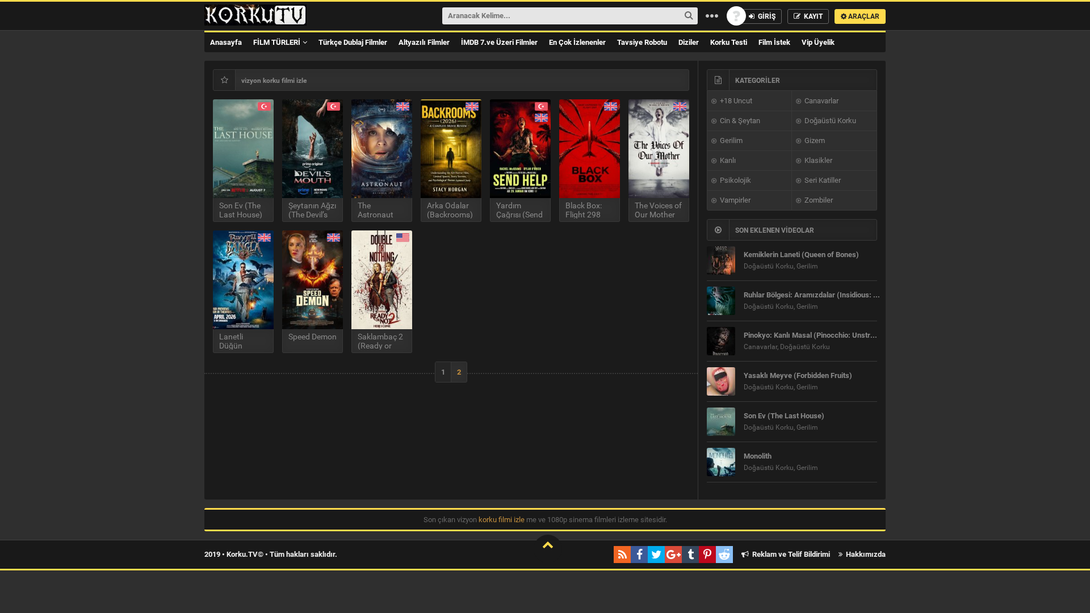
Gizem (814, 140)
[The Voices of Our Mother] (658, 148)
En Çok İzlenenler (577, 42)
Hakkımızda (865, 554)
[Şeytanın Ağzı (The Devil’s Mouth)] (312, 148)
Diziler (688, 42)
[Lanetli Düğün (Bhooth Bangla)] (243, 279)
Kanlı (727, 160)
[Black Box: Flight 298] (589, 148)
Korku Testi (728, 42)
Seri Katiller (822, 180)
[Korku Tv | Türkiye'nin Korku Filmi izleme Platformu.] (255, 16)
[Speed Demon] (312, 279)
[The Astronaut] (381, 148)
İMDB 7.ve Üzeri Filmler (499, 42)
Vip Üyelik (818, 42)
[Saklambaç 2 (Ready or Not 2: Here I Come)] (381, 279)
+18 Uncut (735, 100)
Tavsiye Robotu (642, 42)
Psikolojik (734, 180)
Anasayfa (226, 42)
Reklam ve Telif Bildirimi (790, 554)
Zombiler (818, 200)
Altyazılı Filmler (424, 42)
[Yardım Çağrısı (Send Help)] (520, 148)
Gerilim (730, 140)
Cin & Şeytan (739, 120)
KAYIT (812, 16)
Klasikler (817, 160)
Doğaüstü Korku (829, 120)
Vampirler (734, 200)
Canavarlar (821, 100)
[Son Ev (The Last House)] (243, 148)
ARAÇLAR (862, 16)
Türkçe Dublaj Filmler (352, 42)
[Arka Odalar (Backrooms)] (451, 148)
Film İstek (774, 42)
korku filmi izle (502, 519)
